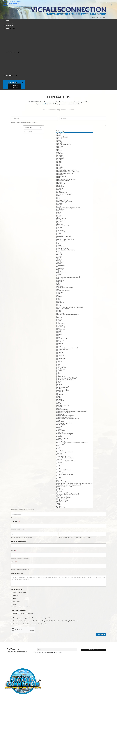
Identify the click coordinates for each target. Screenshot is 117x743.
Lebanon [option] (59, 317)
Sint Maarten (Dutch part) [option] (64, 433)
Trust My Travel (69, 718)
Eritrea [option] (58, 233)
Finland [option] (58, 244)
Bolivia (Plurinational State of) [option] (66, 170)
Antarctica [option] (59, 143)
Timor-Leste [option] (60, 464)
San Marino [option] (60, 421)
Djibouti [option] (59, 223)
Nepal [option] (58, 364)
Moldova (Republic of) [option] (63, 349)
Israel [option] (58, 293)
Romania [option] (59, 403)
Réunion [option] (59, 408)
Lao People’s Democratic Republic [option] (67, 314)
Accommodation (10, 23)
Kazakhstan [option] (60, 302)
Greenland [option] (59, 262)
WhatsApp (30, 613)
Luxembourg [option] (60, 327)
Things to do (9, 52)
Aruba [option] (58, 149)
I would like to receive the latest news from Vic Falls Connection (30, 624)
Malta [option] (58, 337)
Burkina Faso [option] (60, 183)
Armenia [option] (59, 147)
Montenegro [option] (60, 354)
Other (14, 604)
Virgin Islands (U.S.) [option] (62, 498)
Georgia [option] (59, 254)
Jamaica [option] (59, 296)
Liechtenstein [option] (60, 324)
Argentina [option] (59, 146)
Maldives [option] (59, 334)
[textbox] (75, 128)
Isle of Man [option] (60, 292)
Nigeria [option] (58, 373)
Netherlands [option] (60, 366)
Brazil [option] (58, 177)
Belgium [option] (59, 162)
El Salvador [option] (60, 230)
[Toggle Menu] (14, 29)
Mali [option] (57, 336)
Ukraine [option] (59, 480)
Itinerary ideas (10, 25)
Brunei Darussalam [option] (62, 180)
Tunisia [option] (58, 471)
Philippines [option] (60, 394)
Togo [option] (58, 465)
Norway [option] (59, 381)
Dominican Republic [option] (63, 226)
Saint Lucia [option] (60, 414)
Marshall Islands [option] (61, 339)
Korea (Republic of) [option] (62, 308)
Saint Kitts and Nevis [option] (63, 412)
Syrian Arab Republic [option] (63, 456)
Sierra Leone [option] (60, 430)
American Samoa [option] (62, 137)
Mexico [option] (58, 346)
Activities (15, 85)
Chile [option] (58, 197)
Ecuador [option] (59, 227)
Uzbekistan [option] (60, 489)
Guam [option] (58, 266)
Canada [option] (58, 191)
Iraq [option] (57, 289)
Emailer (15, 598)
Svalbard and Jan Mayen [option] (64, 452)
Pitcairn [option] (59, 396)
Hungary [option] (59, 281)
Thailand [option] (59, 462)
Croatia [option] (58, 212)
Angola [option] (58, 140)
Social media (16, 601)
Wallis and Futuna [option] (62, 500)
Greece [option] (58, 260)
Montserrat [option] (60, 355)
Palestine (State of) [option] (62, 387)
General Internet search (19, 592)
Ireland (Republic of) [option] (63, 290)
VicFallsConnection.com (10, 718)
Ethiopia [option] (59, 238)
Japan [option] (58, 298)
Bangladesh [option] (60, 158)
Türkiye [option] (58, 477)
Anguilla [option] (59, 141)
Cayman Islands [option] (61, 192)
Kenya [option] (58, 304)
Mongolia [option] (59, 352)
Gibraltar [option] (59, 259)
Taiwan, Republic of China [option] (65, 458)
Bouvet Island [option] (61, 176)
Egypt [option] (58, 229)
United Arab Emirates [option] (63, 482)
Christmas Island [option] (62, 200)
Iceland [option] (58, 283)
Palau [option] (58, 385)
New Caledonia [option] (61, 367)
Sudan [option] (58, 449)
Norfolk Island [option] (61, 376)
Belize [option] (58, 164)
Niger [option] (58, 372)
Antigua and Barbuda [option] (63, 144)
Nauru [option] (58, 363)
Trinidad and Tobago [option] (63, 470)
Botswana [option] (59, 174)
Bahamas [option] (59, 155)
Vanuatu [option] (59, 491)
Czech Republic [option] (61, 218)
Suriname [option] (59, 450)
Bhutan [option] (58, 168)
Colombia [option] (59, 203)
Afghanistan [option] (60, 132)
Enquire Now (101, 634)
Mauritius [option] (59, 343)
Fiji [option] (57, 242)
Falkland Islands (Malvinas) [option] (65, 239)
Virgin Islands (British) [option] (63, 497)
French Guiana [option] (61, 247)
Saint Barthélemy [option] (62, 409)
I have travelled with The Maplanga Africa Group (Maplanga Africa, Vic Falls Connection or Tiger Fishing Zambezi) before (45, 621)
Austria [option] (58, 152)
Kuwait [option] (58, 311)
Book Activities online (9, 699)
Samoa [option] (58, 420)
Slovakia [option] (59, 435)
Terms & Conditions (8, 708)
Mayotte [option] (59, 345)
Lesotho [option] (59, 319)
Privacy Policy (6, 710)
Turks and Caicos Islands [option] (64, 474)
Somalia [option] (59, 440)
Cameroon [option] (59, 189)
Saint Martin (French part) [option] (65, 415)
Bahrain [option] (59, 156)
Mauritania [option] (60, 342)
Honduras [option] (59, 278)
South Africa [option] (60, 441)
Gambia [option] (59, 253)
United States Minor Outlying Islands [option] (68, 485)
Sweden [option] (59, 453)
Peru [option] (57, 393)
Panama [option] (59, 388)
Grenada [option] (59, 263)
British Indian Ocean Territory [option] (66, 179)
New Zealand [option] (60, 369)
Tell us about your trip (17, 573)
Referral (15, 595)
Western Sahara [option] (61, 501)
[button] (10, 28)
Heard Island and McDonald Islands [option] (68, 277)
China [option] (58, 198)
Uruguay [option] (59, 488)
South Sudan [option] (60, 444)
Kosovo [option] (58, 310)
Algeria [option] (58, 135)
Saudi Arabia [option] (60, 424)
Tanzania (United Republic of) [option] (66, 461)
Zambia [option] (58, 504)
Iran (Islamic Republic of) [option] (64, 287)
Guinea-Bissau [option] (61, 272)
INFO (7, 28)
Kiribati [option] (58, 305)
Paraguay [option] (59, 391)
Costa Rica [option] (59, 211)
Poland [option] (58, 397)
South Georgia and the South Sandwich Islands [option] (72, 443)
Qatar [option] (58, 402)
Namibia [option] (59, 361)
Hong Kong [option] (60, 280)
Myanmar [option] (59, 360)
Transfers (15, 87)
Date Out (14, 561)
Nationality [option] (60, 131)
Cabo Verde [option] (60, 186)
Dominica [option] (59, 224)
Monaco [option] (59, 351)
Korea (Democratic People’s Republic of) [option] (69, 307)
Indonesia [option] (59, 286)
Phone (15, 613)
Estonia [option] (58, 235)
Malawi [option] (58, 331)
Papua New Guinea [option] (62, 390)
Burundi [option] (59, 185)
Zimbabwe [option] (59, 506)
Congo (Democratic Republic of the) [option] (68, 208)
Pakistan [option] (59, 384)
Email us (5, 726)
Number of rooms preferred (18, 541)
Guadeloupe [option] (60, 265)
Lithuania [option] (59, 325)
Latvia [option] (58, 316)
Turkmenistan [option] (61, 473)
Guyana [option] (58, 274)
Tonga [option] (58, 468)
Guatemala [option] (60, 268)
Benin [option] (58, 165)
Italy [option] (57, 295)
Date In (13, 550)
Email (22, 613)
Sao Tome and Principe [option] (64, 423)
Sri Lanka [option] (59, 447)
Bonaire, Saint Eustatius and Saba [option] (67, 171)
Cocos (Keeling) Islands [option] (64, 201)
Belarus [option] (58, 161)
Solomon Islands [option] (62, 438)
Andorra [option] (59, 138)
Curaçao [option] (59, 215)
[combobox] (58, 316)
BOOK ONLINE (12, 82)
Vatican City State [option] (62, 492)
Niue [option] (58, 375)
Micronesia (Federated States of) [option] (67, 348)
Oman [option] (58, 382)
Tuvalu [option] (58, 476)
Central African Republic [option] (64, 194)
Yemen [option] (58, 503)
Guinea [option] (58, 271)
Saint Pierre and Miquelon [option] (65, 417)
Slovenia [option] (59, 437)
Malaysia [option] (59, 333)
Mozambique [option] (60, 358)
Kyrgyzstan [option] (60, 313)
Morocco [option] (59, 357)
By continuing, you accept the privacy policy (48, 652)
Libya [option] (58, 322)
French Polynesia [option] (62, 248)
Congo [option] (58, 206)
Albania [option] (58, 134)
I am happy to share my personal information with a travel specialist (31, 618)
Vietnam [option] (59, 495)
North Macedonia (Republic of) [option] (66, 378)
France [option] (58, 245)
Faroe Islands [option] (60, 241)
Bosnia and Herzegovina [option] (64, 173)
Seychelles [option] (59, 429)
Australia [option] (59, 150)
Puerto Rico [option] (60, 400)
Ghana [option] (58, 257)
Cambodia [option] (59, 188)
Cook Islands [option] (60, 209)
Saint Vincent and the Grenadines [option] (67, 418)
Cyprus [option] (58, 217)
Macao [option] (58, 328)
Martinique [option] (60, 340)
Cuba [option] (58, 214)
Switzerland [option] (60, 455)
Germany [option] (59, 256)
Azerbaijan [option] (59, 153)
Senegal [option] (59, 426)
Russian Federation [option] (62, 405)
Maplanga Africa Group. (33, 718)
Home (7, 20)
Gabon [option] (58, 251)
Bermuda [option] (59, 167)
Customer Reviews (8, 713)
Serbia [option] (58, 427)
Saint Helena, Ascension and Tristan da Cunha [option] (71, 411)
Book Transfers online (9, 701)
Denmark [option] (59, 221)
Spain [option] (58, 446)
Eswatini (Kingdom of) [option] (63, 236)
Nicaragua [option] (59, 370)
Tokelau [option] (59, 467)
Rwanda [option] (59, 406)
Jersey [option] (58, 299)
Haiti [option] (58, 275)
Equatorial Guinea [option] (62, 232)
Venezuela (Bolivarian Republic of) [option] (67, 494)
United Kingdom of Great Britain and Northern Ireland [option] (74, 483)
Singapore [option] (59, 432)
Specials (8, 75)
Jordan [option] (58, 301)
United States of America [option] (64, 486)
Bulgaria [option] (59, 182)
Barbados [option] (59, 159)
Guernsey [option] (59, 269)
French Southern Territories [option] (65, 250)
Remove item (36, 132)
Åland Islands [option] (61, 507)
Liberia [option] (58, 321)
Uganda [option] (59, 479)
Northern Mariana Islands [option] (65, 379)
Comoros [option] (59, 205)
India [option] (58, 284)
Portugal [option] (59, 399)
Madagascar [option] (60, 330)
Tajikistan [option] (59, 459)
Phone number (15, 521)
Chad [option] (58, 195)
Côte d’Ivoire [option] (60, 220)
